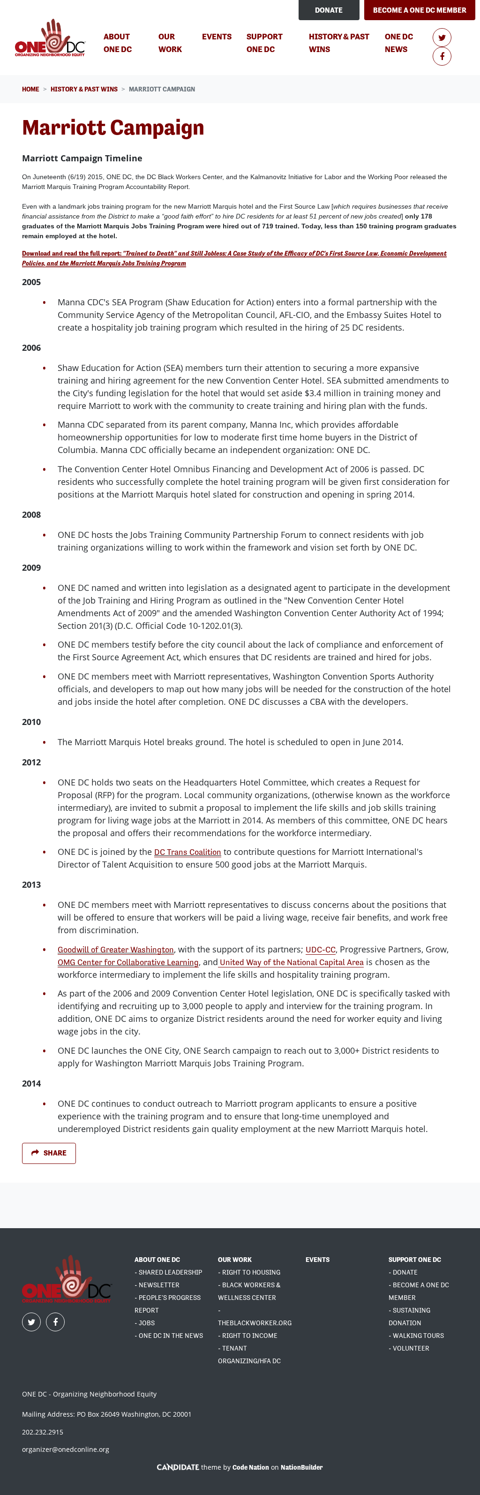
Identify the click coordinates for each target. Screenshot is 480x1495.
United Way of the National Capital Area (291, 962)
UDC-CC (321, 949)
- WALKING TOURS (416, 1335)
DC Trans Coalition (187, 852)
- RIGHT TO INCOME (248, 1335)
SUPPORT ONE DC (415, 1259)
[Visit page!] (442, 38)
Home (30, 89)
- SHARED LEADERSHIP (168, 1272)
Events (217, 36)
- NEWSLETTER (157, 1285)
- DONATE (403, 1272)
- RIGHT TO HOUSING (249, 1272)
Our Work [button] (170, 42)
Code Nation (250, 1467)
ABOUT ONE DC (157, 1259)
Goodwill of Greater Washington (116, 949)
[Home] (52, 37)
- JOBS (145, 1323)
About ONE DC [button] (118, 42)
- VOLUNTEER (409, 1348)
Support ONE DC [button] (265, 42)
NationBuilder (302, 1467)
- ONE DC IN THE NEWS (169, 1335)
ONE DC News (399, 42)
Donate (329, 10)
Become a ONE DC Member (419, 10)
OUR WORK (235, 1259)
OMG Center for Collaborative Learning (128, 962)
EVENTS (318, 1259)
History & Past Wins (84, 89)
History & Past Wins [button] (339, 42)
